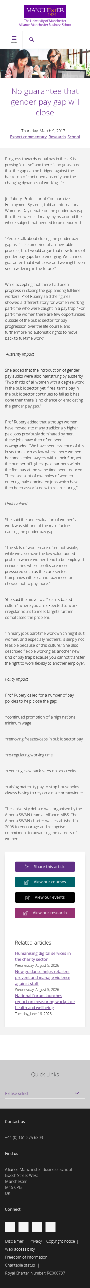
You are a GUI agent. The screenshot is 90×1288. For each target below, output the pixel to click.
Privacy (35, 1241)
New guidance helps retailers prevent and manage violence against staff (42, 977)
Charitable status (20, 1265)
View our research (50, 912)
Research (57, 137)
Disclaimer (14, 1241)
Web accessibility (20, 1249)
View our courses (50, 882)
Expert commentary (28, 137)
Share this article (50, 866)
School (74, 137)
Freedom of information (26, 1257)
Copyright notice (60, 1241)
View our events (50, 897)
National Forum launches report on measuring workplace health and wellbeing (45, 1001)
